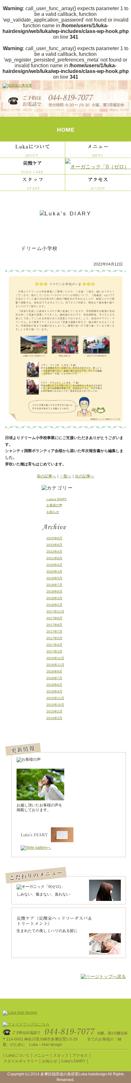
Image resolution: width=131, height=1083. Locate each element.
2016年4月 (54, 691)
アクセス (80, 1055)
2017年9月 (54, 618)
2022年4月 (54, 551)
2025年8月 (54, 538)
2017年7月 (54, 631)
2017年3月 (54, 651)
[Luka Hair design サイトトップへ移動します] (20, 1013)
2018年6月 (54, 591)
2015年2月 (54, 711)
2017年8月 (54, 625)
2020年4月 (54, 565)
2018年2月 (54, 605)
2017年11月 (55, 611)
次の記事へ (84, 476)
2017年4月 (54, 645)
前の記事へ (46, 476)
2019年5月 (54, 578)
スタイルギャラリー (20, 1061)
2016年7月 (54, 678)
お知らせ (52, 512)
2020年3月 (54, 571)
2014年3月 (54, 718)
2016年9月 (54, 671)
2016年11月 (55, 664)
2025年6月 (54, 545)
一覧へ (65, 476)
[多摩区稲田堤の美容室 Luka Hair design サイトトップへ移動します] (17, 86)
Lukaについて (18, 1055)
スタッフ (60, 1055)
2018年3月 (54, 598)
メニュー (41, 1055)
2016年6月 (54, 684)
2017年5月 (54, 638)
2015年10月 (55, 704)
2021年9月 (54, 558)
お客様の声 (54, 505)
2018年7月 (54, 585)
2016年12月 (55, 658)
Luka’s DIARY (56, 499)
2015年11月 (55, 698)
